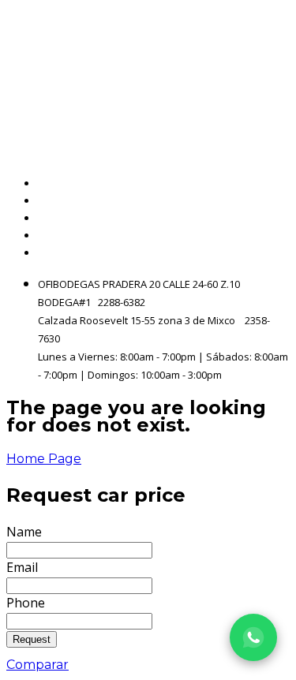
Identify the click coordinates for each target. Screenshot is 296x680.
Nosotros (262, 218)
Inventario (257, 200)
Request (32, 639)
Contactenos (249, 235)
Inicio (273, 183)
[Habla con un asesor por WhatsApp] (253, 637)
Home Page (43, 458)
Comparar (37, 664)
